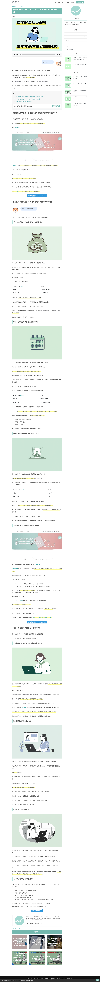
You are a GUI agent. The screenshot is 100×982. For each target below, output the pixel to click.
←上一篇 (14, 928)
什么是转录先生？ (69, 34)
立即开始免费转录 (37, 911)
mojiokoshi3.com (32, 922)
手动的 (67, 46)
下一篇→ (19, 928)
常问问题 (67, 2)
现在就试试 (56, 106)
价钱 (59, 2)
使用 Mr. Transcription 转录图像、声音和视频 (75, 37)
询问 (42, 978)
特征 (63, 2)
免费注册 (67, 40)
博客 (18, 6)
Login (72, 2)
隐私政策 (53, 978)
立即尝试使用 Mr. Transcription (37, 196)
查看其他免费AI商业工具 (67, 978)
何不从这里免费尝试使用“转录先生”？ (42, 617)
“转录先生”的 (19, 600)
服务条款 (47, 978)
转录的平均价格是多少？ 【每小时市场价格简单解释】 (28, 99)
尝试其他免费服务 (69, 49)
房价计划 (67, 43)
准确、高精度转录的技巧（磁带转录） (24, 101)
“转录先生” (17, 127)
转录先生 (14, 6)
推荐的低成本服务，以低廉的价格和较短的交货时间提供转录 (29, 96)
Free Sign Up (80, 2)
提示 (22, 6)
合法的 (58, 978)
